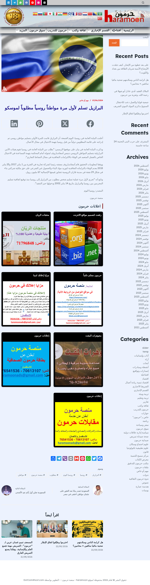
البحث (146, 37)
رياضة (146, 420)
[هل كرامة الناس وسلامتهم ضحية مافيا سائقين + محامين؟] (87, 529)
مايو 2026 (144, 177)
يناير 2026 (144, 192)
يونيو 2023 (143, 304)
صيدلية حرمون (141, 440)
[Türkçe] (100, 18)
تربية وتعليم (143, 397)
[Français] (75, 13)
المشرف (144, 141)
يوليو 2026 (143, 169)
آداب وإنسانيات (141, 355)
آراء (147, 359)
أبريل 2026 (143, 181)
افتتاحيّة (116, 30)
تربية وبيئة (144, 393)
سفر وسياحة (142, 424)
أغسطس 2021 (141, 327)
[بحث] (143, 2)
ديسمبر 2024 (142, 235)
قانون (146, 451)
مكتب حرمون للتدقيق (138, 463)
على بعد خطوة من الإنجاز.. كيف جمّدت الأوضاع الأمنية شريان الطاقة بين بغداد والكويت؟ (130, 68)
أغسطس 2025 (141, 211)
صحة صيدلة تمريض (139, 436)
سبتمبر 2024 (142, 246)
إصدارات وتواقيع (141, 370)
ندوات (146, 474)
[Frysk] (70, 13)
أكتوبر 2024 (143, 242)
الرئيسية (128, 30)
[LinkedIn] (8, 2)
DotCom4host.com (34, 580)
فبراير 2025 (143, 231)
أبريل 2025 (143, 223)
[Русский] (40, 13)
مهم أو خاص (84, 100)
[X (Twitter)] (44, 2)
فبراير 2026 (143, 188)
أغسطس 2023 (141, 296)
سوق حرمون (37, 30)
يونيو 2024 (143, 258)
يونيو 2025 (143, 219)
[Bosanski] (95, 13)
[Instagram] (38, 2)
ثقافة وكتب (79, 30)
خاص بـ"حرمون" (141, 417)
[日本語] (50, 13)
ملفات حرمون (142, 467)
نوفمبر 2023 (142, 285)
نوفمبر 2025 (142, 200)
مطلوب (54, 475)
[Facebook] (26, 2)
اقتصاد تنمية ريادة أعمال (137, 382)
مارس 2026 (142, 184)
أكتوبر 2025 (143, 204)
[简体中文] (90, 13)
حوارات (145, 413)
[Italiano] (55, 13)
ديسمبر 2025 (142, 196)
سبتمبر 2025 (142, 208)
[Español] (35, 13)
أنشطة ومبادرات (141, 367)
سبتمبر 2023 (142, 292)
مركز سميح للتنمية (140, 455)
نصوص (145, 482)
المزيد (23, 30)
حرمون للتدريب (57, 30)
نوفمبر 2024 (142, 238)
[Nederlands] (85, 13)
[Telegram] (14, 2)
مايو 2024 (144, 262)
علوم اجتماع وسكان (139, 444)
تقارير (146, 401)
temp (146, 351)
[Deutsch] (65, 13)
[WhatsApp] (20, 2)
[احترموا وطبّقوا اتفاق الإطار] (52, 529)
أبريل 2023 (143, 312)
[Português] (45, 13)
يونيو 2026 (143, 173)
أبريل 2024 (143, 265)
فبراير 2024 (143, 273)
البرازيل (96, 475)
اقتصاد (145, 378)
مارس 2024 (142, 269)
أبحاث (146, 363)
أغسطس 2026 (141, 165)
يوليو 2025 (143, 215)
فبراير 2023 (143, 319)
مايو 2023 (144, 308)
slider (145, 347)
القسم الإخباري (100, 30)
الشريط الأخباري (141, 386)
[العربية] (100, 13)
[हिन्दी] (60, 13)
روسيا (83, 475)
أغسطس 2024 (141, 250)
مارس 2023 (143, 315)
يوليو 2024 (143, 254)
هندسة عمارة (142, 486)
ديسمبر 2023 (142, 281)
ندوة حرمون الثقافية (139, 478)
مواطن (22, 475)
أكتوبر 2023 (143, 288)
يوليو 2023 (143, 300)
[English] (80, 13)
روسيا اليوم (69, 475)
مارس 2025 (142, 227)
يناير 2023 (144, 323)
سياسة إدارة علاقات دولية (136, 432)
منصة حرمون (38, 475)
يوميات (145, 490)
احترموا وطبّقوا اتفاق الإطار (54, 542)
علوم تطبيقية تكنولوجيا (138, 447)
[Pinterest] (39, 124)
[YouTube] (32, 2)
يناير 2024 (143, 277)
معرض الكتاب (142, 459)
